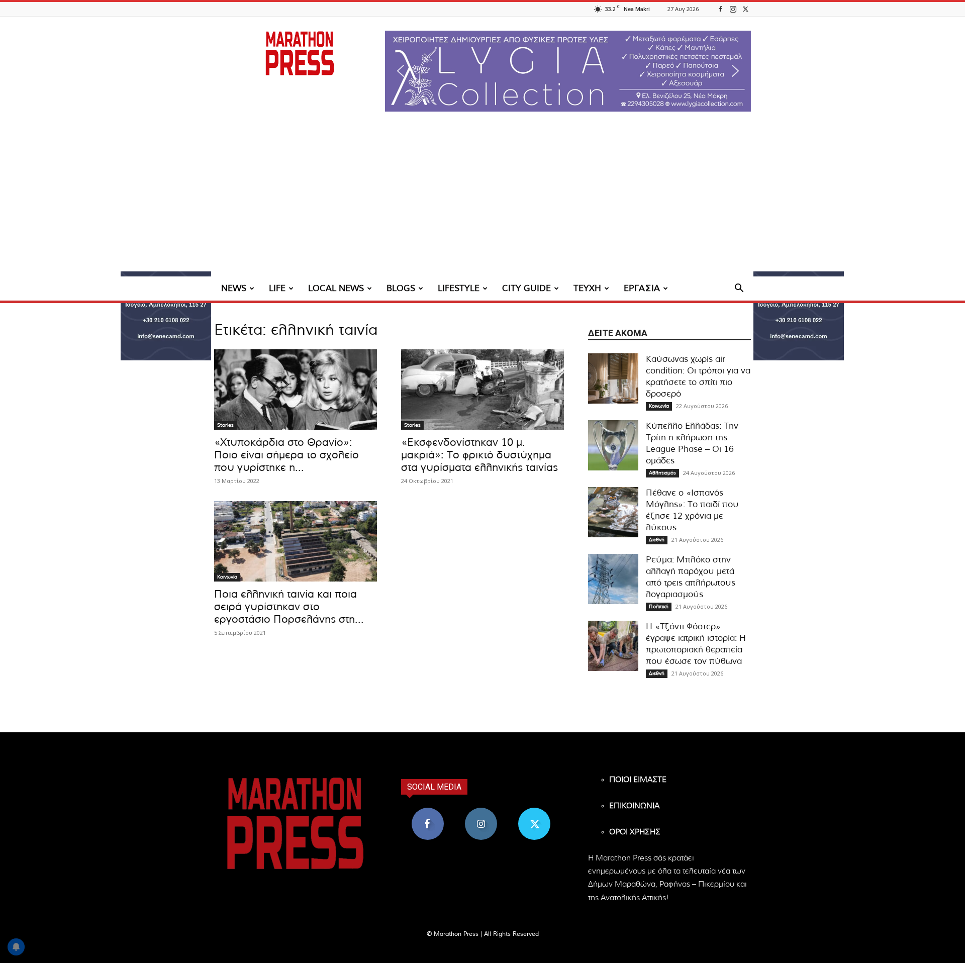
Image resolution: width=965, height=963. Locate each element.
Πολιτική (658, 606)
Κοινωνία (227, 577)
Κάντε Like (428, 811)
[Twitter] (745, 9)
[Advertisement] (482, 201)
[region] (568, 71)
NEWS (233, 288)
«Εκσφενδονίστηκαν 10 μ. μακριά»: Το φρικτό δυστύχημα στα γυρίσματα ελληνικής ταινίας (479, 455)
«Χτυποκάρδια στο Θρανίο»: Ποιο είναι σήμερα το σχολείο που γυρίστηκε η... (286, 455)
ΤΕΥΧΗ (587, 288)
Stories (225, 425)
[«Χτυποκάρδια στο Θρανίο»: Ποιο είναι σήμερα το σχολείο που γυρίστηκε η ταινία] (295, 389)
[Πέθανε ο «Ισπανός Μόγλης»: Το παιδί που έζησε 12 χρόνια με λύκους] (613, 512)
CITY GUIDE (526, 288)
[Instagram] (732, 9)
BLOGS (401, 288)
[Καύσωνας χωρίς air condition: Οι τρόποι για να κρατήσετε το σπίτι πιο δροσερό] (613, 378)
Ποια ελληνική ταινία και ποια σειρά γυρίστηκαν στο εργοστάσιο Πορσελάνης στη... (289, 607)
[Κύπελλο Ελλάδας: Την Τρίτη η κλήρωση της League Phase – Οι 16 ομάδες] (613, 445)
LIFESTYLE (458, 288)
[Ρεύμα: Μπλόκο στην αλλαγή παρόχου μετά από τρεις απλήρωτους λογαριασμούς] (613, 579)
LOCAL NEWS (336, 288)
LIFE (277, 288)
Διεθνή (656, 539)
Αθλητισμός (662, 472)
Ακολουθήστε (481, 811)
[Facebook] (720, 9)
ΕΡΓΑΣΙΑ (642, 288)
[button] (568, 71)
